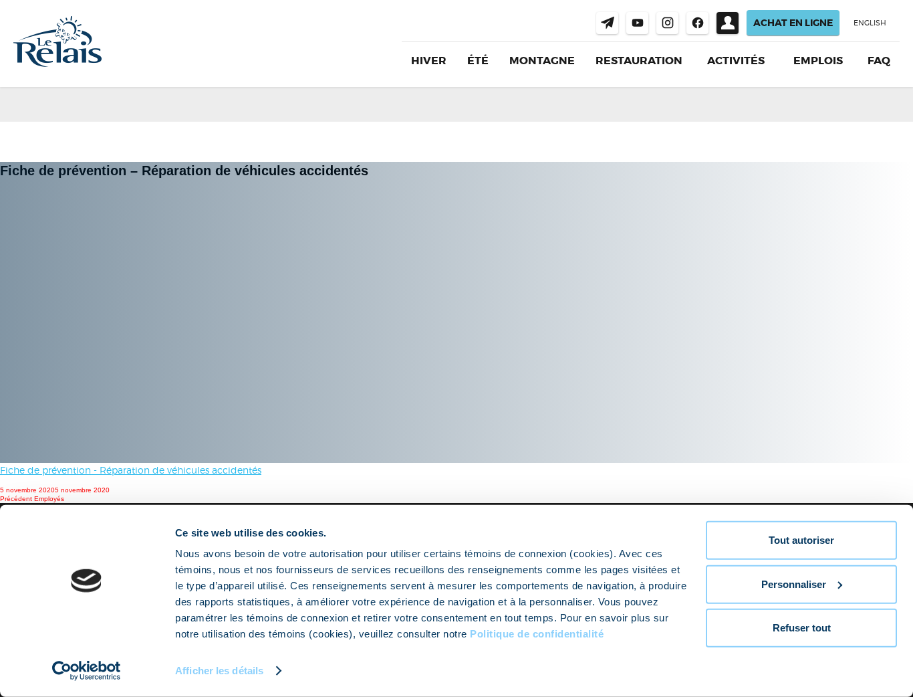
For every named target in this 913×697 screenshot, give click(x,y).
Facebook (697, 23)
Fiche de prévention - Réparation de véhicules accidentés (130, 470)
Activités (736, 61)
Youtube (637, 23)
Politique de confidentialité (537, 633)
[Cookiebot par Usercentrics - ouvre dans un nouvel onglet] (86, 671)
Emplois (818, 61)
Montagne (542, 61)
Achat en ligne (793, 23)
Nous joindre (607, 23)
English (870, 22)
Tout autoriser (801, 540)
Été (478, 61)
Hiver (428, 61)
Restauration (639, 61)
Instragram (667, 23)
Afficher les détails (219, 670)
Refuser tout (802, 627)
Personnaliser (793, 583)
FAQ (879, 61)
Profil (727, 23)
